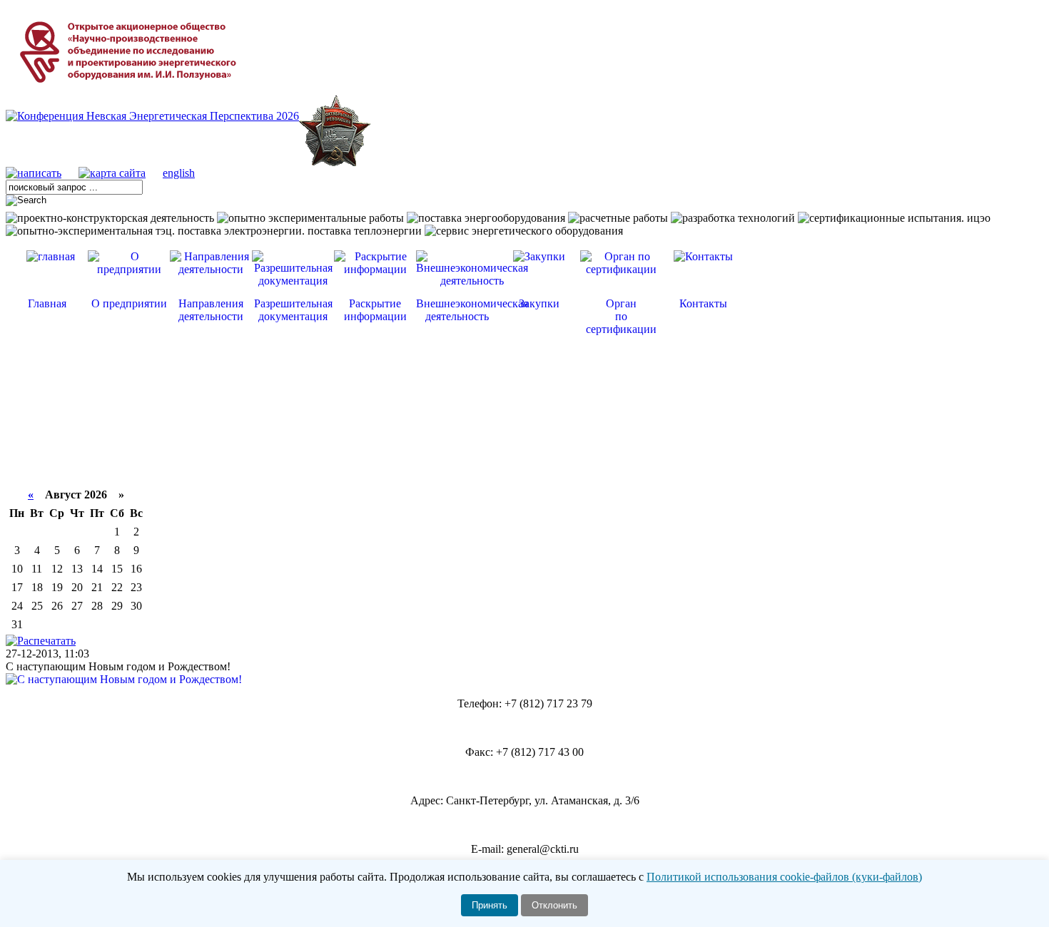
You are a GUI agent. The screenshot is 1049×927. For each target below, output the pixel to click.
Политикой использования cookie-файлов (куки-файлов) (784, 877)
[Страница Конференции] (152, 116)
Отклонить (554, 905)
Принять (489, 905)
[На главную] (130, 92)
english (179, 173)
